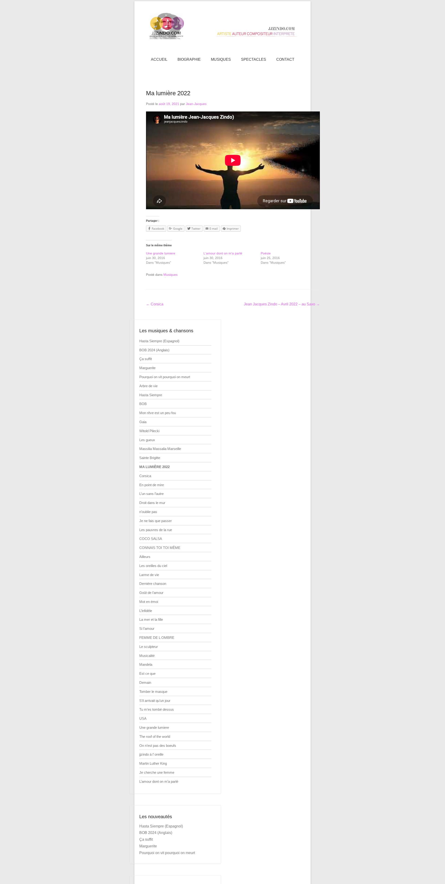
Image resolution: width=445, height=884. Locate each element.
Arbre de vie (148, 386)
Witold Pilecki (149, 431)
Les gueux (147, 440)
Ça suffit (145, 359)
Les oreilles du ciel (153, 566)
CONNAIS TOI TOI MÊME (159, 548)
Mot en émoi (148, 602)
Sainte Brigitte (149, 458)
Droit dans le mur (152, 503)
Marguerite (147, 368)
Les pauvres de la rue (155, 530)
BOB (143, 404)
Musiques (170, 274)
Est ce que (147, 673)
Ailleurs (144, 557)
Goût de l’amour (151, 593)
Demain (145, 682)
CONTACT (285, 59)
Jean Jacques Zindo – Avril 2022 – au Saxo (282, 304)
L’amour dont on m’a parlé (158, 781)
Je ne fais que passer (155, 521)
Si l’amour (146, 629)
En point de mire (151, 485)
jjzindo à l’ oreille (151, 754)
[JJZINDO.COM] (222, 26)
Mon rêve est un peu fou (157, 413)
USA (142, 718)
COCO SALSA (150, 539)
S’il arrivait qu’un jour (154, 701)
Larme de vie (149, 575)
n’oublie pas (148, 512)
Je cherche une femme (156, 772)
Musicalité (147, 656)
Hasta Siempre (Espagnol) (159, 341)
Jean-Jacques (196, 104)
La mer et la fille (151, 619)
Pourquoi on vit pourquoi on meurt (164, 377)
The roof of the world (154, 736)
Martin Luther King (153, 763)
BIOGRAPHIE (189, 59)
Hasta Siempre (150, 395)
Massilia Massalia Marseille (160, 449)
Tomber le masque (153, 692)
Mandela (145, 664)
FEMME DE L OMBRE (156, 638)
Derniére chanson (152, 584)
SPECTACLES (253, 59)
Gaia (142, 422)
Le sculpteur (148, 647)
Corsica (154, 304)
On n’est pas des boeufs (157, 746)
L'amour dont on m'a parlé (222, 253)
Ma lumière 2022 (168, 93)
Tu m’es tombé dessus (156, 709)
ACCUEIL (159, 59)
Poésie (266, 253)
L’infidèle (145, 611)
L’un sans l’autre (151, 494)
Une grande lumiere (160, 253)
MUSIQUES (221, 59)
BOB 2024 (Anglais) (154, 350)
